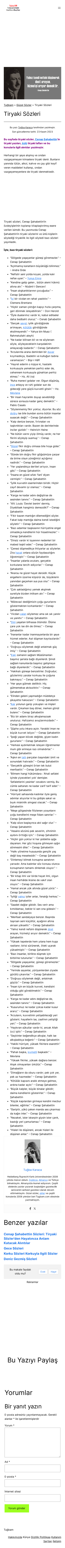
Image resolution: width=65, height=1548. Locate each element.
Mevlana (15, 393)
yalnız (21, 896)
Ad (7, 1461)
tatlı (24, 757)
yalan (23, 614)
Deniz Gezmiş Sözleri (20, 1259)
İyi (12, 298)
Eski (13, 655)
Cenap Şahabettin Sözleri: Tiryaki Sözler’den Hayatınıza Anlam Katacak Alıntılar (30, 1238)
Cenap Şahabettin (46, 139)
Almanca (43, 1180)
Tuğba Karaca (25, 127)
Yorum (9, 1425)
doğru (13, 413)
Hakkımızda (15, 1537)
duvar (50, 351)
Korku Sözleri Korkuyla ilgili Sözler (31, 1253)
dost (50, 929)
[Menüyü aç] (59, 8)
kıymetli (32, 1052)
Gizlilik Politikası (40, 1537)
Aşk (13, 704)
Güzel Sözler (24, 105)
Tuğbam (8, 105)
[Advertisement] (32, 39)
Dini (13, 622)
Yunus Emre (34, 278)
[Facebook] (30, 1208)
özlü (24, 143)
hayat (18, 552)
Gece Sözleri (14, 1248)
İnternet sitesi (13, 1491)
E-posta (10, 1476)
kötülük (27, 327)
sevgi (23, 323)
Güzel (14, 446)
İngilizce (33, 1180)
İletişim (57, 1541)
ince (12, 384)
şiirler (42, 1193)
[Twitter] (34, 1208)
